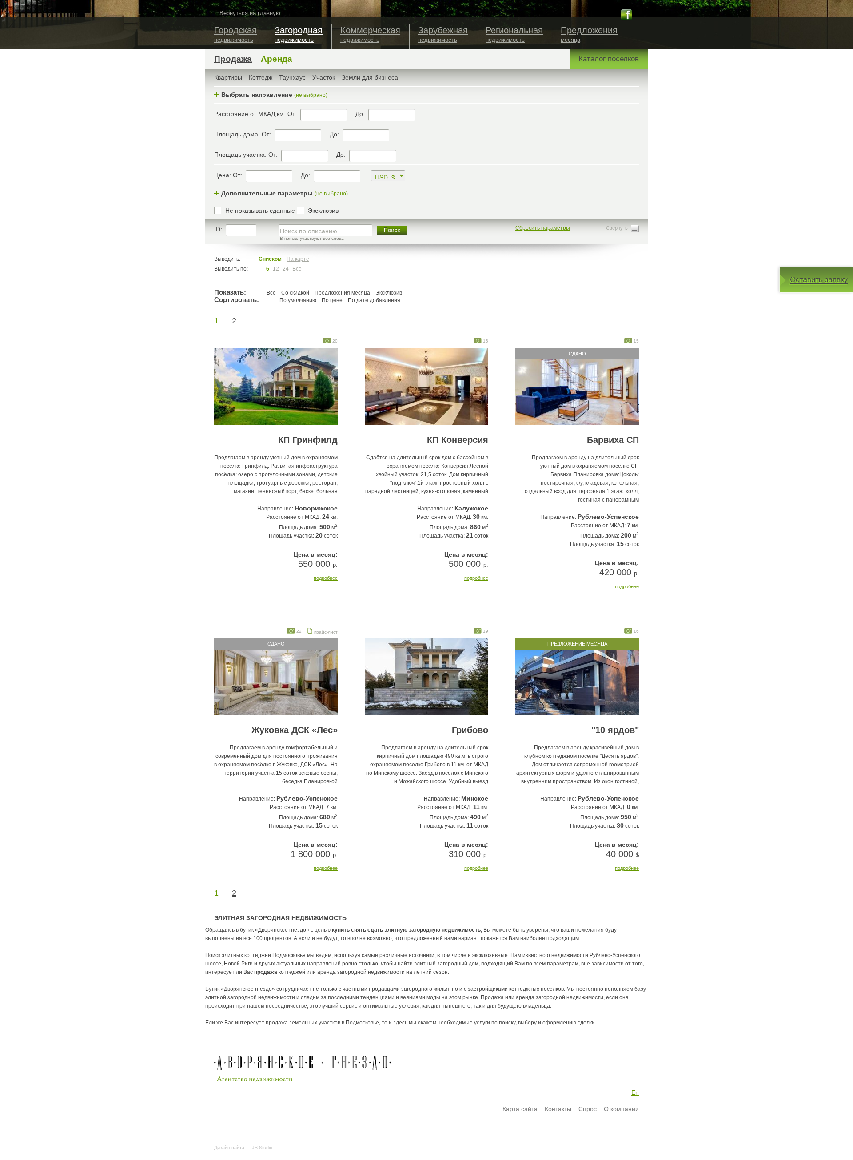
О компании (621, 1108)
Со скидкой (295, 293)
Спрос (587, 1108)
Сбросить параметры (542, 228)
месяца (589, 34)
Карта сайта (520, 1108)
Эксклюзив (388, 293)
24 (286, 269)
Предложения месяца (342, 293)
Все (297, 269)
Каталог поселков (608, 59)
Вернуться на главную (249, 13)
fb (626, 15)
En (635, 1092)
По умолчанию (297, 300)
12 (276, 269)
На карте (298, 259)
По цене (332, 300)
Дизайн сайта (229, 1147)
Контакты (558, 1108)
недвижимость (235, 34)
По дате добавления (374, 300)
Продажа (233, 59)
